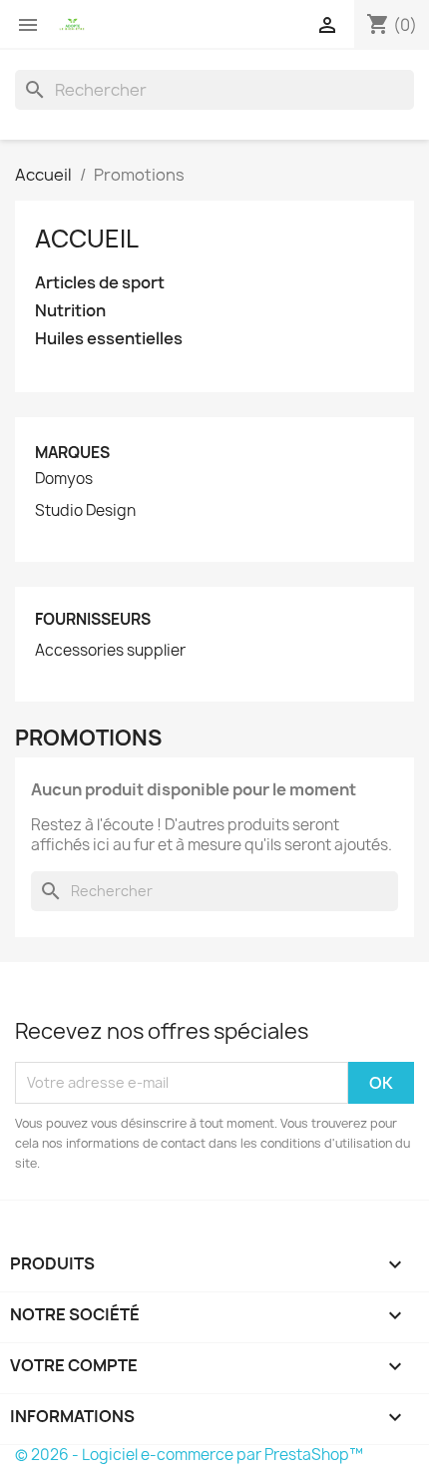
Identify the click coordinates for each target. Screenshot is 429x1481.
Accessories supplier (110, 651)
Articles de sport (100, 282)
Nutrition (70, 310)
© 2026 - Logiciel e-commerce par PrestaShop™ (189, 1454)
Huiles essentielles (109, 338)
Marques (72, 452)
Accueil (87, 238)
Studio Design (85, 511)
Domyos (64, 479)
